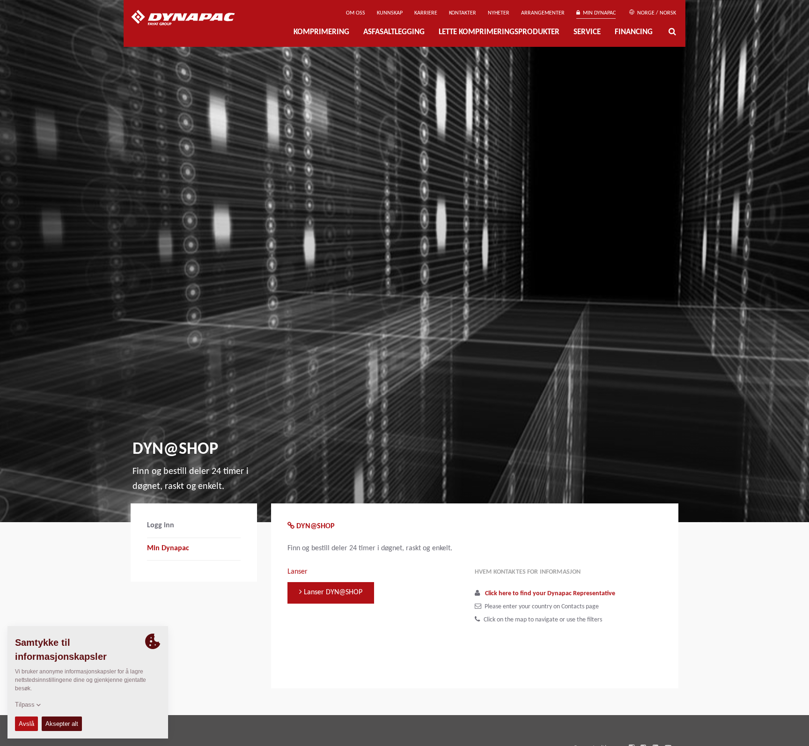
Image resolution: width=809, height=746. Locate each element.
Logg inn (160, 525)
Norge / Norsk (656, 13)
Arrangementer (543, 13)
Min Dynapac (598, 13)
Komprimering (321, 32)
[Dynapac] (190, 18)
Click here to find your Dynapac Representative (550, 593)
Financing (634, 32)
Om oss (355, 13)
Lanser (297, 572)
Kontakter (462, 13)
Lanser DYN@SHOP (332, 592)
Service (587, 32)
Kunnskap (390, 13)
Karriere (425, 13)
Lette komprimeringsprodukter (499, 32)
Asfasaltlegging (394, 32)
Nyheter (498, 13)
